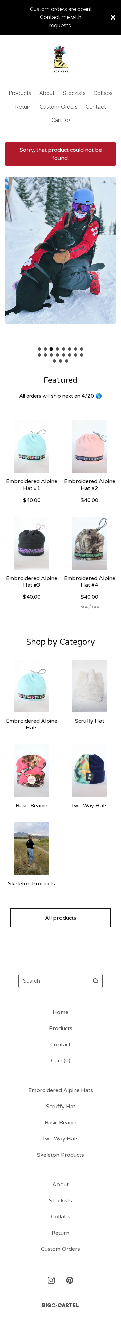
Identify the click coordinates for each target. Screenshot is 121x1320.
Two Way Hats (60, 1138)
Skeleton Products (60, 1155)
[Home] (60, 59)
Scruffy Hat (60, 1106)
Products (20, 93)
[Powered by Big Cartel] (60, 1305)
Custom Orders (59, 107)
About (47, 93)
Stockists (74, 93)
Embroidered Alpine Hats (60, 1090)
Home (60, 1012)
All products (60, 918)
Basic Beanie (60, 1122)
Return (23, 107)
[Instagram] (51, 1280)
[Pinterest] (70, 1280)
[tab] (39, 349)
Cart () (60, 120)
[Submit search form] (96, 981)
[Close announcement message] (113, 17)
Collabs (103, 93)
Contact (96, 107)
